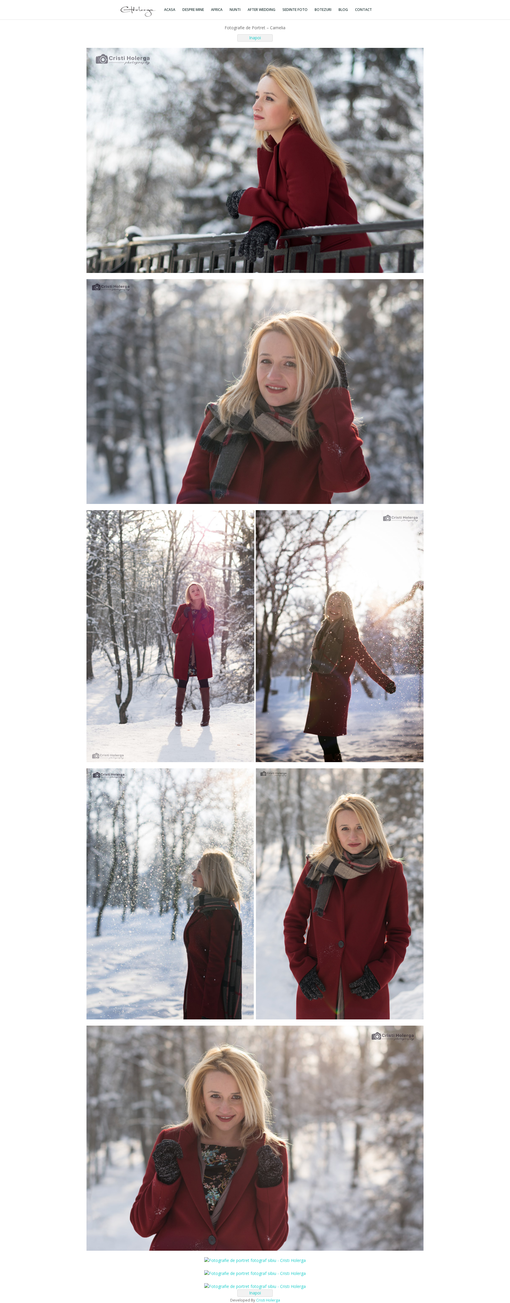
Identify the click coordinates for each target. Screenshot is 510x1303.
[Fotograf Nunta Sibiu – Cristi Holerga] (138, 10)
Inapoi (255, 37)
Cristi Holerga (268, 1300)
